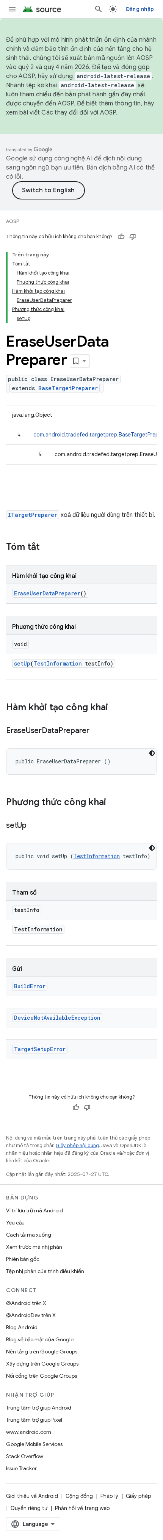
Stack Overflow (24, 1456)
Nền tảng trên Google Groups (41, 1351)
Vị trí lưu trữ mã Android (34, 1210)
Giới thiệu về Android (32, 1496)
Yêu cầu (15, 1222)
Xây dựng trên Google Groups (42, 1363)
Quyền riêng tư (29, 1508)
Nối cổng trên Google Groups (41, 1375)
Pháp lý (109, 1496)
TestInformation (57, 663)
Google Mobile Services (34, 1444)
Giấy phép (138, 1496)
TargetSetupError (40, 1049)
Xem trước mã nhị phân (34, 1246)
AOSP (12, 221)
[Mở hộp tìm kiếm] (98, 9)
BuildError (29, 986)
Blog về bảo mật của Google (40, 1339)
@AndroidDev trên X (31, 1315)
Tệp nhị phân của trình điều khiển (45, 1271)
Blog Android (22, 1327)
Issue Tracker (21, 1468)
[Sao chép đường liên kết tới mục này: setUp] (34, 825)
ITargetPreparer (32, 514)
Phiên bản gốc (22, 1259)
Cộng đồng (79, 1496)
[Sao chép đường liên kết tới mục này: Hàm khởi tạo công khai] (115, 708)
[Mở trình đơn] (12, 9)
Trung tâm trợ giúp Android (38, 1407)
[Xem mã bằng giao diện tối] (152, 753)
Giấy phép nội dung (77, 1145)
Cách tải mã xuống (28, 1234)
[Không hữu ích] (132, 236)
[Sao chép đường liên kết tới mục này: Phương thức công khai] (113, 802)
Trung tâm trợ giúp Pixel (34, 1419)
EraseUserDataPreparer (47, 593)
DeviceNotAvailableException (57, 1017)
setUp (22, 663)
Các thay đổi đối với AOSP (78, 112)
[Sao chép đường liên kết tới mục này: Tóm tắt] (47, 547)
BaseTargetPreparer (68, 388)
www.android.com (28, 1432)
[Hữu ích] (121, 236)
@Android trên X (26, 1303)
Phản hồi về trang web (82, 1508)
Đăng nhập (140, 9)
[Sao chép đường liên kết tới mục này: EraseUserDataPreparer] (97, 731)
